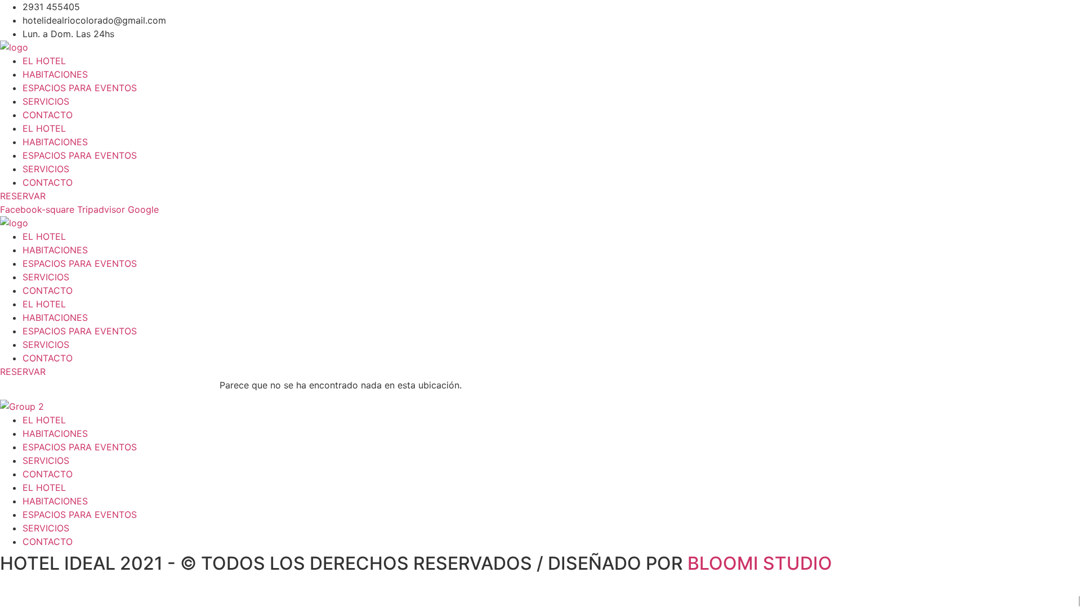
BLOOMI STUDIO (759, 563)
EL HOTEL (44, 60)
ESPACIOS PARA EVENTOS (80, 87)
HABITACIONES (55, 74)
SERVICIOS (46, 101)
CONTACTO (48, 114)
